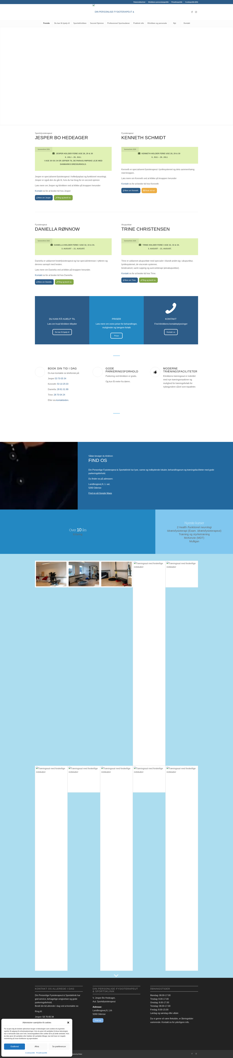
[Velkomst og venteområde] (51, 574)
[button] (68, 1022)
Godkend (15, 1046)
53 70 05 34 (60, 378)
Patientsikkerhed (139, 2)
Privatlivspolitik (41, 1053)
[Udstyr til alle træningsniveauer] (116, 574)
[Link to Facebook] (192, 12)
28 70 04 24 (59, 395)
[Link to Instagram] (196, 12)
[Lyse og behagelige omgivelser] (84, 574)
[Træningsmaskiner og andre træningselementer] (149, 779)
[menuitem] (139, 2)
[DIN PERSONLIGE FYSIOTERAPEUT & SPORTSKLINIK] (116, 12)
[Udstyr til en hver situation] (181, 574)
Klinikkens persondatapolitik (158, 2)
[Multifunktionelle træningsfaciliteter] (84, 779)
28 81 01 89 (62, 389)
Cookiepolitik (30, 1053)
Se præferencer (59, 1046)
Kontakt (38, 191)
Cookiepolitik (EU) (191, 2)
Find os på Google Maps (100, 493)
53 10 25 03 (62, 384)
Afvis (37, 1046)
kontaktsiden (62, 400)
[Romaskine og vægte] (149, 663)
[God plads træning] (116, 868)
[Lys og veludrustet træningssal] (51, 868)
